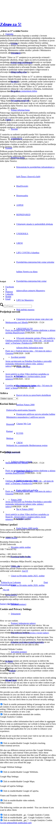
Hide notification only (22, 823)
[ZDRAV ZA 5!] (28, 248)
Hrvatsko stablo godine (21, 547)
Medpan (9, 438)
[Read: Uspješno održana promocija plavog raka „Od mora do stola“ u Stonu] (7, 383)
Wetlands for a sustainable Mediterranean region (26, 445)
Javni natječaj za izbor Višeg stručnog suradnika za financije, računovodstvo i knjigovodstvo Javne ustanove (27, 376)
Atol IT (25, 571)
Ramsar (9, 431)
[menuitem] (33, 91)
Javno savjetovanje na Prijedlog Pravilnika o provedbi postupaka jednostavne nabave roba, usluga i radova (28, 363)
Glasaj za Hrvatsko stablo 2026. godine (28, 585)
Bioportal (10, 424)
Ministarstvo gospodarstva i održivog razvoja (25, 417)
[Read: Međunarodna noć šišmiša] (7, 320)
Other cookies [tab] (6, 803)
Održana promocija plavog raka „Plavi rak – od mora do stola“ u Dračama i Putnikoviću (29, 341)
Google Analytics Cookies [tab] (11, 717)
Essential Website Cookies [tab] (11, 649)
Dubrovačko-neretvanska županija (21, 410)
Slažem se (14, 604)
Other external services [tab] (10, 745)
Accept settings (6, 823)
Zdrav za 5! (10, 24)
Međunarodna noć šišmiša (16, 322)
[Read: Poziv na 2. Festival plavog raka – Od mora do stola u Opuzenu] (7, 348)
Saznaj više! (5, 604)
